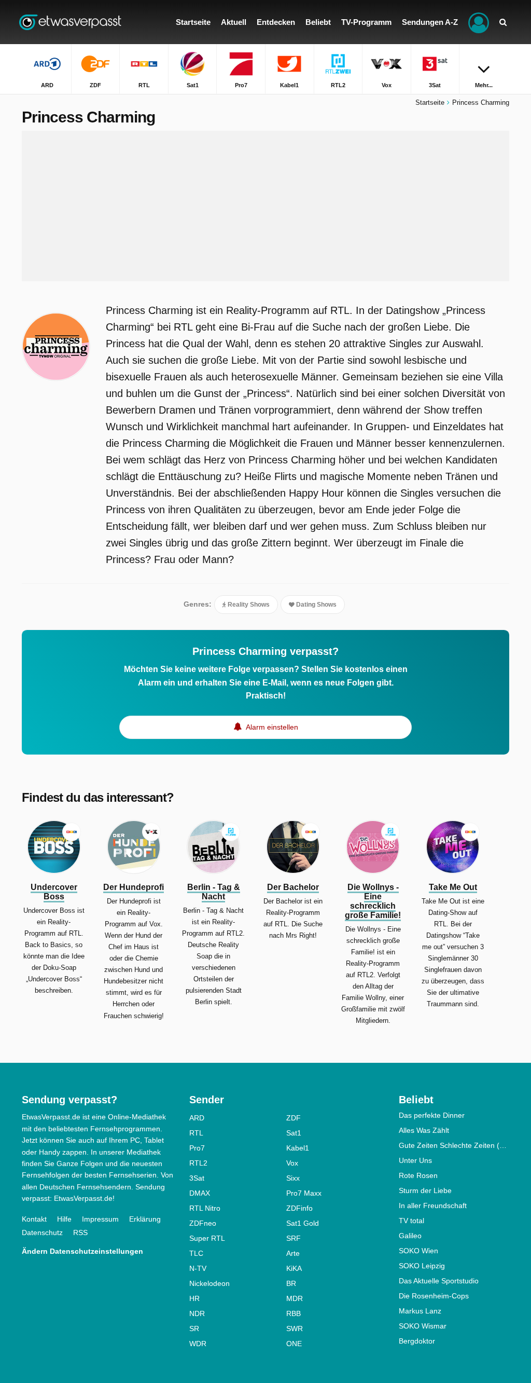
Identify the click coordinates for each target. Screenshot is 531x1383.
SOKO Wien (418, 1251)
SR (194, 1328)
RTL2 (198, 1163)
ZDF (293, 1118)
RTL (196, 1133)
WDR (197, 1343)
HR (194, 1298)
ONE (294, 1343)
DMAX (199, 1193)
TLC (196, 1253)
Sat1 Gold (302, 1223)
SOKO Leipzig (422, 1266)
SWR (294, 1328)
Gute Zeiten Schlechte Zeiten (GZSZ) (454, 1145)
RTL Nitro (204, 1208)
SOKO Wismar (422, 1326)
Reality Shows (248, 604)
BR (291, 1283)
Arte (293, 1253)
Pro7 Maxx (304, 1193)
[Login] (478, 22)
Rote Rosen (418, 1175)
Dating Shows (316, 604)
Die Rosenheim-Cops (434, 1296)
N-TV (197, 1268)
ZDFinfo (299, 1208)
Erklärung (145, 1219)
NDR (197, 1313)
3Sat (196, 1178)
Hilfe (64, 1219)
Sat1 (293, 1133)
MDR (294, 1298)
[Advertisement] (265, 206)
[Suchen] (503, 22)
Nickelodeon (209, 1283)
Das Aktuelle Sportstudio (439, 1281)
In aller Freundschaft (433, 1205)
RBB (293, 1313)
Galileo (410, 1235)
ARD (196, 1118)
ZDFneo (202, 1223)
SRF (293, 1238)
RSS (80, 1232)
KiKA (294, 1268)
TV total (411, 1220)
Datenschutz (42, 1232)
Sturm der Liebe (425, 1190)
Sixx (293, 1178)
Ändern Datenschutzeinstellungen (82, 1251)
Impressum (100, 1219)
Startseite (429, 102)
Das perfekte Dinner (432, 1115)
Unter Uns (415, 1160)
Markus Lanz (420, 1311)
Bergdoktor (417, 1341)
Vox (292, 1163)
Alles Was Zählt (424, 1130)
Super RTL (207, 1238)
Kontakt (34, 1219)
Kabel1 (297, 1148)
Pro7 (197, 1148)
